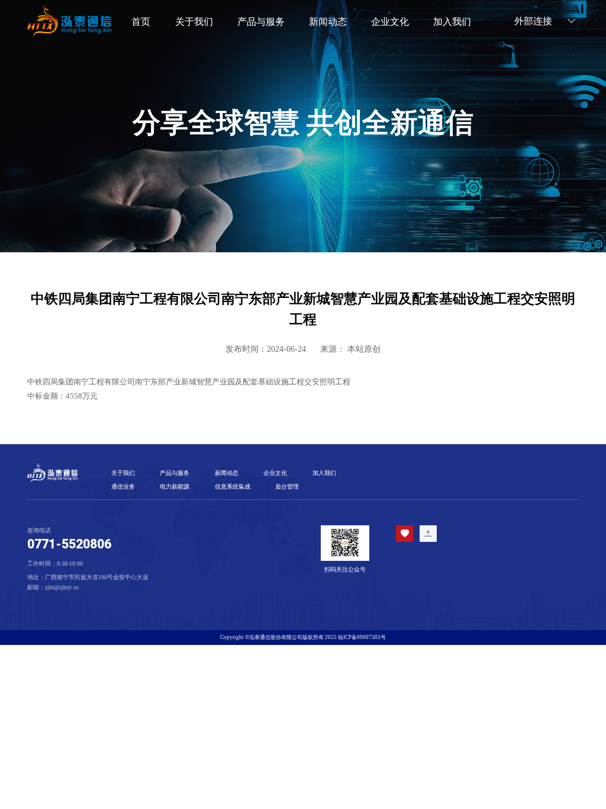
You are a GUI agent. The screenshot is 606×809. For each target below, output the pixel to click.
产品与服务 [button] (261, 22)
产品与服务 (174, 473)
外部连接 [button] (534, 21)
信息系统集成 (232, 486)
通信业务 (123, 486)
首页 (140, 22)
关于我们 (123, 473)
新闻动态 (328, 22)
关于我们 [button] (194, 22)
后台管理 (287, 486)
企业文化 (390, 22)
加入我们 (452, 22)
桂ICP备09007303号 (362, 637)
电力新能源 (174, 486)
